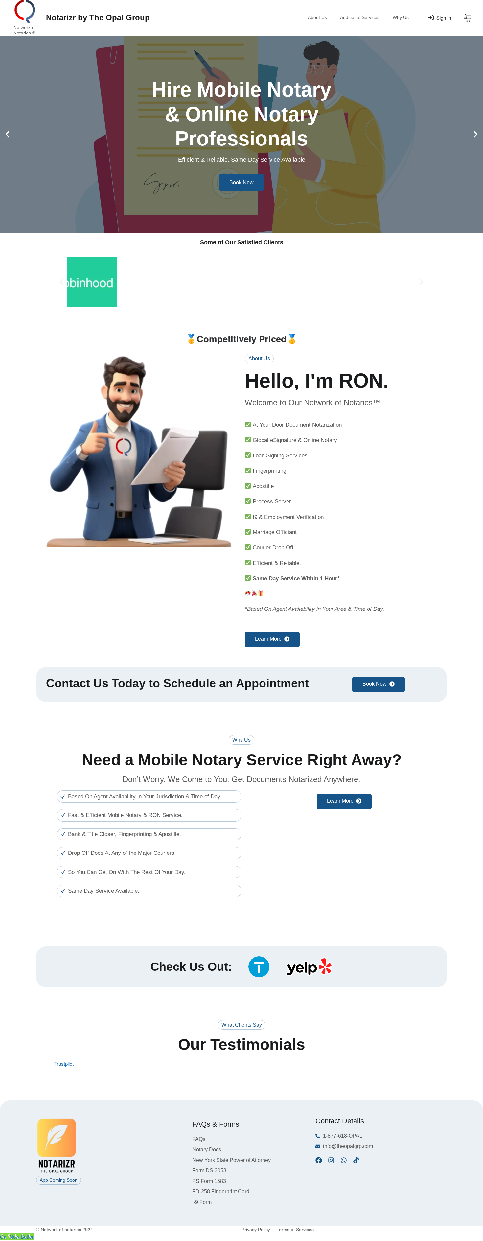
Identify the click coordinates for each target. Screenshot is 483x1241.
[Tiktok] (356, 1160)
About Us (317, 17)
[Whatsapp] (343, 1160)
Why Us (401, 17)
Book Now (241, 182)
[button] (7, 134)
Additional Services (360, 17)
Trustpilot (64, 1063)
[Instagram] (331, 1160)
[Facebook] (318, 1160)
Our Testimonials (241, 1044)
